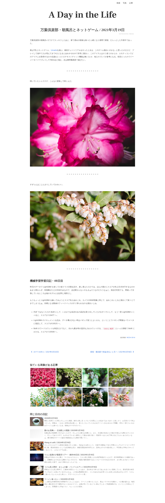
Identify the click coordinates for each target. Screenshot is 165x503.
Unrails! (54, 50)
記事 (131, 3)
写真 (124, 3)
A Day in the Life (82, 15)
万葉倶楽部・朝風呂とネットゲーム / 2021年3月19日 (82, 30)
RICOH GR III (131, 337)
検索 (118, 3)
